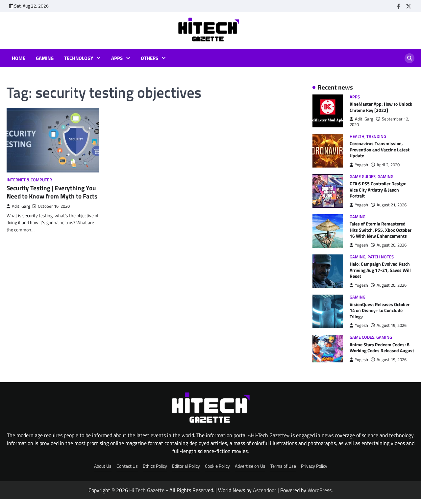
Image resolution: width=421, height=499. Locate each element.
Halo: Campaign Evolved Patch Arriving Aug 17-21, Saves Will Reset (380, 270)
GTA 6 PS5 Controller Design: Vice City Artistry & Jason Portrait (378, 189)
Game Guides (363, 176)
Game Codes (362, 337)
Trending (376, 136)
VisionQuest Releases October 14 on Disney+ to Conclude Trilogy (379, 310)
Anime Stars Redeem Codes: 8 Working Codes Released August (382, 348)
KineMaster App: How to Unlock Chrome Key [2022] (381, 107)
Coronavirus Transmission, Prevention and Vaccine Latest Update (379, 149)
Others (149, 58)
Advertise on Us (250, 466)
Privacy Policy (314, 466)
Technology (78, 58)
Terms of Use (283, 466)
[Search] (409, 58)
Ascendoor (264, 490)
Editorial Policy (186, 466)
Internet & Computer (29, 179)
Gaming (45, 58)
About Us (102, 466)
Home (18, 58)
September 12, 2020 (379, 121)
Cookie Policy (217, 466)
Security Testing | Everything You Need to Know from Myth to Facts (52, 192)
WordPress (320, 490)
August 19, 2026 (392, 325)
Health (357, 136)
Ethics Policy (155, 466)
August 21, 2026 (392, 205)
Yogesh (361, 165)
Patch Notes (380, 256)
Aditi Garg (21, 206)
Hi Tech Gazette (146, 490)
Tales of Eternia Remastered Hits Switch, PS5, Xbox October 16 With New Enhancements (380, 230)
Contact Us (127, 466)
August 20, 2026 (392, 245)
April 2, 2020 (388, 165)
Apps (117, 58)
